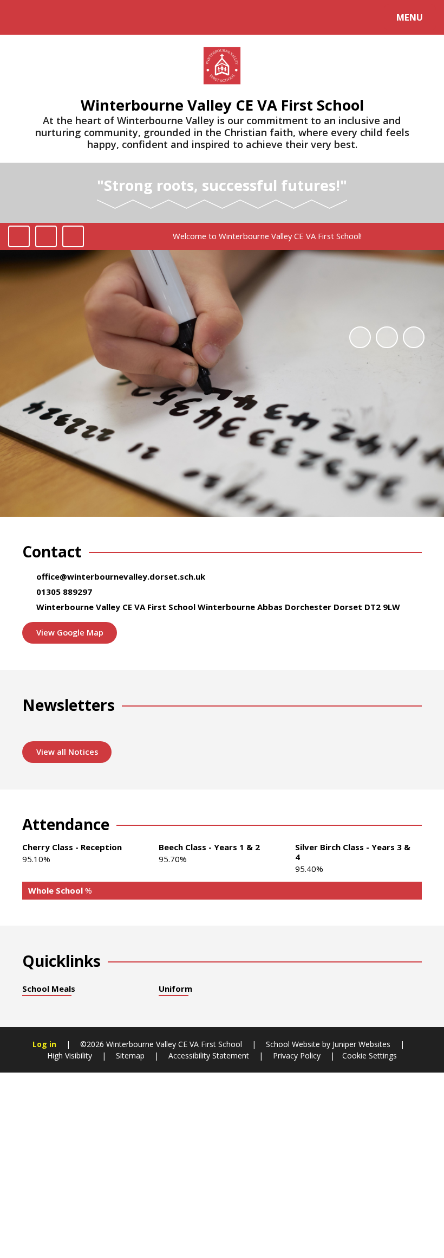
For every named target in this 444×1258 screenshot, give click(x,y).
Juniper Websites (360, 1044)
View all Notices (67, 751)
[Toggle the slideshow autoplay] (360, 337)
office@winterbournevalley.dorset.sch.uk (120, 576)
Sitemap (130, 1055)
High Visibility (69, 1055)
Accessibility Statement (208, 1055)
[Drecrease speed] (46, 236)
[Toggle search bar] (23, 17)
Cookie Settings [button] (369, 1055)
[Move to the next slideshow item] (414, 337)
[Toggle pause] (19, 236)
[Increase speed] (73, 236)
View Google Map (69, 632)
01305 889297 (64, 591)
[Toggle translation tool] (53, 17)
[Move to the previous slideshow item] (386, 337)
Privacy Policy (297, 1055)
